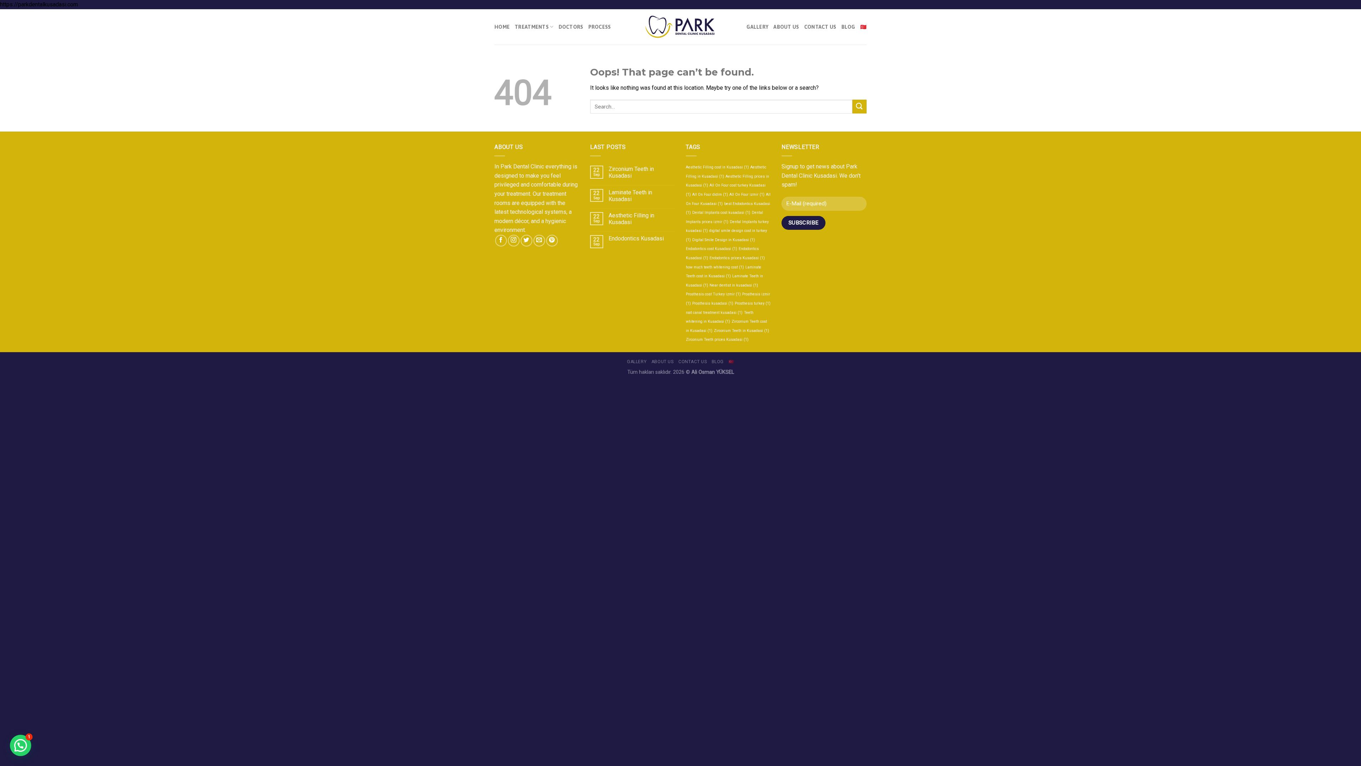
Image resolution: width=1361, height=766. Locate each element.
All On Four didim (710, 194)
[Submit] (859, 106)
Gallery (757, 27)
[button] (20, 745)
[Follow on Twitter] (526, 240)
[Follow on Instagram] (514, 240)
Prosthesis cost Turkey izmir (713, 294)
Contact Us (820, 27)
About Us (786, 27)
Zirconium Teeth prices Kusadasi (717, 339)
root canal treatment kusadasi (714, 312)
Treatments (532, 27)
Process (599, 27)
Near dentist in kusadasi (734, 285)
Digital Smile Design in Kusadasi (723, 240)
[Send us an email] (539, 240)
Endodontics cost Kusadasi (711, 248)
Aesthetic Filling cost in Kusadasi (717, 167)
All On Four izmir (746, 194)
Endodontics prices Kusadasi (737, 258)
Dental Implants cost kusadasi (721, 212)
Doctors (571, 27)
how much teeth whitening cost (715, 267)
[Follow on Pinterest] (552, 240)
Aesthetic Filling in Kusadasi (631, 219)
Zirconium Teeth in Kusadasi (631, 172)
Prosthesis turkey (753, 303)
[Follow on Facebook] (501, 240)
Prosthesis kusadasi (712, 303)
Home (502, 27)
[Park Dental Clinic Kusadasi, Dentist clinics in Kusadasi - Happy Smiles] (680, 27)
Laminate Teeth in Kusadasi (630, 195)
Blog (848, 27)
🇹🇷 (863, 27)
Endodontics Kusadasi (636, 238)
